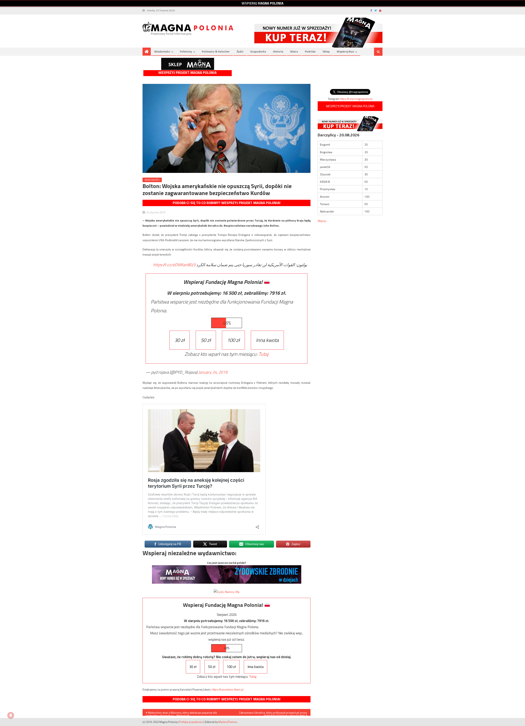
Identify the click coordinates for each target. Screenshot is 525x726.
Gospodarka (258, 51)
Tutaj (263, 354)
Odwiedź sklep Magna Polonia (187, 64)
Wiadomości (162, 51)
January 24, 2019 (212, 372)
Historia (278, 51)
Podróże (310, 51)
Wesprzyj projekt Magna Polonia (187, 72)
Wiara (294, 51)
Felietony (186, 51)
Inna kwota (267, 340)
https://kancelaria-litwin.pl (227, 689)
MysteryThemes (227, 722)
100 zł (233, 340)
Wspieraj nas (345, 51)
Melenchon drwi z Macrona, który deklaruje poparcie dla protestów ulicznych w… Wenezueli (181, 713)
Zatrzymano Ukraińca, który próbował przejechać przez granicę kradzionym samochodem (273, 713)
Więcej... (323, 221)
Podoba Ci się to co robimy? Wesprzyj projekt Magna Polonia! (226, 202)
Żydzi (240, 51)
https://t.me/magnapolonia (356, 99)
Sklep (326, 51)
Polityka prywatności (191, 722)
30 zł (180, 340)
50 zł (206, 340)
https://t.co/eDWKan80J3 (174, 264)
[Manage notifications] (10, 715)
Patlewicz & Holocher (216, 51)
